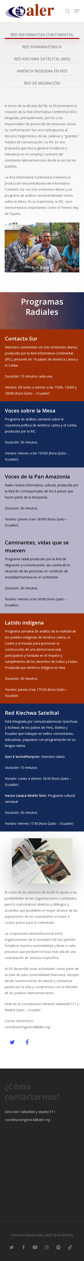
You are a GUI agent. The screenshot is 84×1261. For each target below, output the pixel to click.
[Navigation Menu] (76, 11)
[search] (67, 11)
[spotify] (58, 1247)
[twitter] (11, 1247)
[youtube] (35, 1247)
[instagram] (46, 1247)
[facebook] (23, 1247)
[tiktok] (70, 1247)
